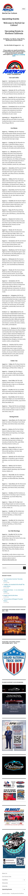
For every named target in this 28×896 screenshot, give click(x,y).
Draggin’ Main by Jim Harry (10, 595)
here (13, 55)
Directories (5, 883)
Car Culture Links (6, 876)
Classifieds (5, 879)
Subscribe (4, 886)
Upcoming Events (7, 889)
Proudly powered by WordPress (17, 893)
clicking (22, 54)
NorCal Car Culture (9, 13)
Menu (23, 8)
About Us (4, 873)
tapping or (16, 54)
